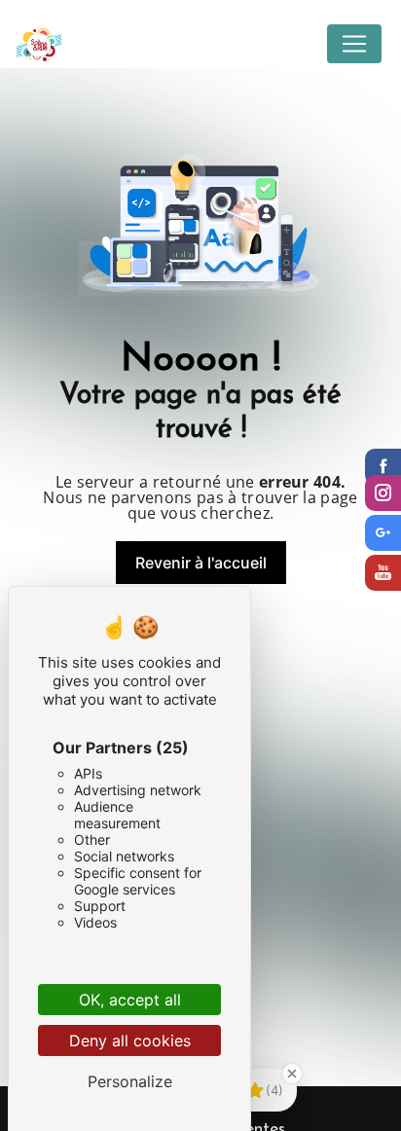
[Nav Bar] (354, 43)
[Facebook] (383, 467)
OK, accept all (130, 999)
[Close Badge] (292, 1073)
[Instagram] (383, 493)
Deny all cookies (130, 1040)
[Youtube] (383, 573)
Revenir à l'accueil (201, 562)
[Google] (383, 533)
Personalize (130, 1081)
